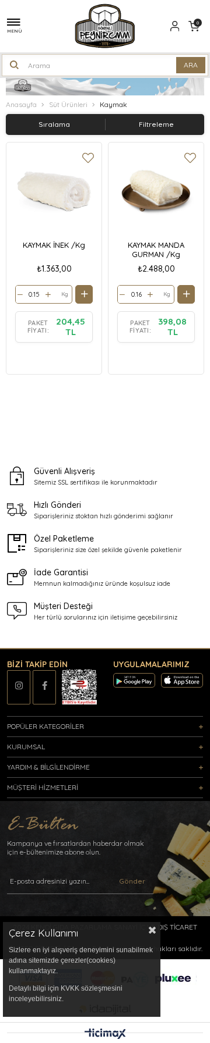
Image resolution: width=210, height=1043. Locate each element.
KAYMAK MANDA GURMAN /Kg (156, 249)
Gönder (132, 881)
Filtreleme (156, 124)
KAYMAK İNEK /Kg (54, 245)
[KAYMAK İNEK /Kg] (54, 189)
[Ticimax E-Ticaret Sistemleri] (105, 1034)
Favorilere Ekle (88, 158)
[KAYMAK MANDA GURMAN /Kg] (156, 189)
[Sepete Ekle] (84, 294)
